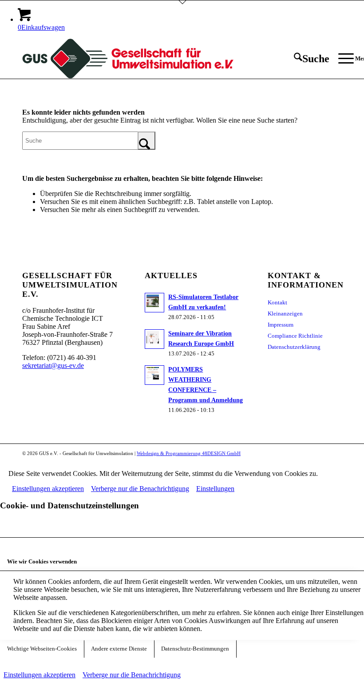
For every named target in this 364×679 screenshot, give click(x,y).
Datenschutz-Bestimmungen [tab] (195, 649)
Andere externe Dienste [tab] (119, 649)
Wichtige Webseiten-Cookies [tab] (42, 649)
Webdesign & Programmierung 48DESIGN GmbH (189, 453)
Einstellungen (215, 488)
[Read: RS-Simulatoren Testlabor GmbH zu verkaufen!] (154, 302)
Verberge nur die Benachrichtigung (140, 488)
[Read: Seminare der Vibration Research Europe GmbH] (154, 339)
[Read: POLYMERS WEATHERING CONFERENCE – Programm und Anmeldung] (154, 375)
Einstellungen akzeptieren (48, 488)
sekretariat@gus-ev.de (53, 365)
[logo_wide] (128, 59)
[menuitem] (307, 59)
